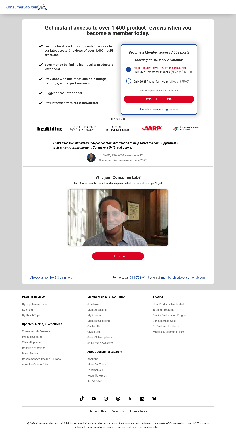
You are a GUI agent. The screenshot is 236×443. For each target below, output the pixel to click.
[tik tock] (82, 398)
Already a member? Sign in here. (159, 109)
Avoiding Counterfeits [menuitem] (35, 364)
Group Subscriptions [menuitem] (99, 337)
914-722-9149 (139, 277)
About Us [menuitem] (92, 359)
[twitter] (130, 398)
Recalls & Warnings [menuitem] (33, 348)
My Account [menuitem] (94, 315)
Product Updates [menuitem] (32, 337)
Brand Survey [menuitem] (30, 353)
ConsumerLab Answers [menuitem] (36, 331)
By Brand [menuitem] (27, 309)
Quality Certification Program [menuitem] (170, 315)
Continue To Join (159, 99)
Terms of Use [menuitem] (97, 411)
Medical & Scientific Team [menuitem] (168, 332)
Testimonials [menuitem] (95, 370)
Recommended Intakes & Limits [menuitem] (41, 359)
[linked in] (142, 398)
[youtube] (94, 398)
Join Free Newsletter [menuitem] (100, 343)
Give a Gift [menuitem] (93, 332)
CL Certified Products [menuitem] (166, 326)
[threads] (118, 398)
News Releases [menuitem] (97, 375)
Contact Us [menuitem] (94, 326)
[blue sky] (154, 398)
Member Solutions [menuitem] (98, 320)
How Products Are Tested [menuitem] (168, 304)
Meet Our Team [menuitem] (96, 364)
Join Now (118, 256)
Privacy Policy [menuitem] (138, 411)
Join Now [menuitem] (93, 304)
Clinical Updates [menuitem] (32, 342)
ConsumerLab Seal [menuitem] (164, 320)
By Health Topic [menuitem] (31, 315)
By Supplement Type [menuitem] (34, 304)
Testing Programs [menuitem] (163, 309)
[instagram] (106, 398)
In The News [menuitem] (95, 381)
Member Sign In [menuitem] (97, 309)
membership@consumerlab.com (183, 277)
